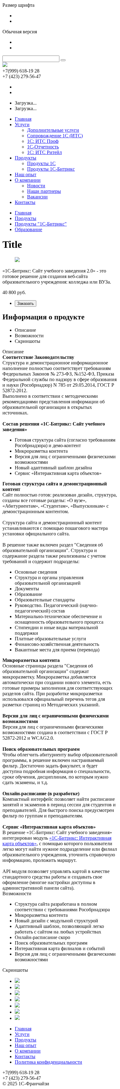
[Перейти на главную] (4, 65)
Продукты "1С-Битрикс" (41, 224)
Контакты (25, 202)
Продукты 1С (41, 163)
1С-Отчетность (43, 146)
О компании (28, 180)
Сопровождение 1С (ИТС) (55, 135)
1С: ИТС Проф (42, 141)
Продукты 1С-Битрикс (51, 169)
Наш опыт (25, 174)
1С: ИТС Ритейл (44, 152)
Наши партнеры (44, 191)
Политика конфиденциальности (48, 1062)
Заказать (25, 303)
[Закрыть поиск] (63, 60)
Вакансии (37, 196)
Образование (28, 229)
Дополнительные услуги (53, 130)
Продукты (25, 157)
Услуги (22, 124)
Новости (36, 185)
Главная (23, 119)
